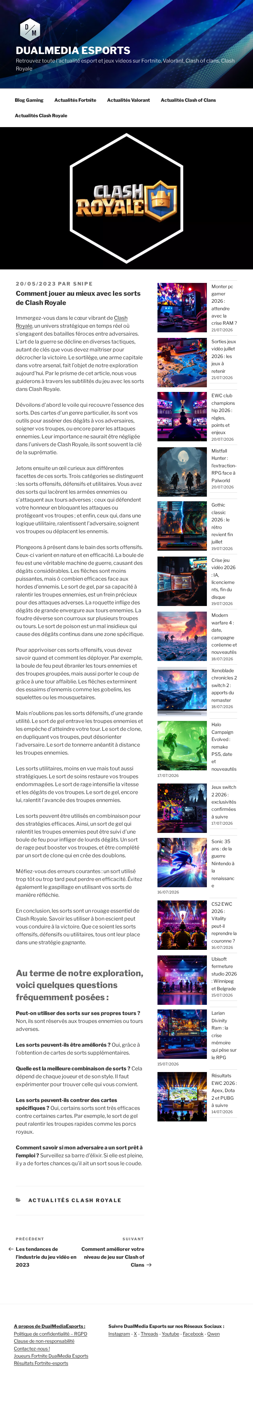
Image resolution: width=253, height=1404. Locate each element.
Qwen (213, 1333)
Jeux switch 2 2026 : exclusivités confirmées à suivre (223, 801)
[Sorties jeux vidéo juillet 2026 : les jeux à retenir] (182, 363)
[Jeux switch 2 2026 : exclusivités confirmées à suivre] (182, 809)
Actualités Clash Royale (41, 115)
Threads (149, 1333)
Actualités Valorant (128, 100)
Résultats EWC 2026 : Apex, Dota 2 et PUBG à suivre (224, 1090)
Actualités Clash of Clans (188, 100)
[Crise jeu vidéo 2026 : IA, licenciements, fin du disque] (182, 582)
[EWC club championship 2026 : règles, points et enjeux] (182, 417)
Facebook (193, 1333)
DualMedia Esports (73, 50)
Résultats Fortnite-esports (41, 1363)
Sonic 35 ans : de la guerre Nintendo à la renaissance (223, 863)
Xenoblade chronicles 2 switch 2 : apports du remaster (224, 685)
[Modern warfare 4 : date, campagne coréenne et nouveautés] (182, 637)
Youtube (170, 1333)
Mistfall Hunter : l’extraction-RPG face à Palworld (224, 465)
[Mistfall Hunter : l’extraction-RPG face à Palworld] (182, 473)
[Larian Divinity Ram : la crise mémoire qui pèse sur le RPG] (182, 1035)
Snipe (83, 284)
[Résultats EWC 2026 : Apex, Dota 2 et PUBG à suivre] (182, 1097)
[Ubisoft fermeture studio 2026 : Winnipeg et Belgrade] (182, 981)
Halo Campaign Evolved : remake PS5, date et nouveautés (224, 746)
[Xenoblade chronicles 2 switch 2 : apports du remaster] (182, 692)
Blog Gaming (29, 100)
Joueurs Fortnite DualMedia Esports (51, 1356)
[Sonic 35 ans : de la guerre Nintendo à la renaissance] (182, 863)
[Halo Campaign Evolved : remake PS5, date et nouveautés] (182, 746)
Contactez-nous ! (32, 1348)
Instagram (119, 1333)
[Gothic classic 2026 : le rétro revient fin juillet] (182, 527)
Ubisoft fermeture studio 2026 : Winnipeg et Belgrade (224, 973)
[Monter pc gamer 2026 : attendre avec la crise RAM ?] (182, 308)
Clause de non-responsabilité (44, 1341)
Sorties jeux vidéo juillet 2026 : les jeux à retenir (223, 356)
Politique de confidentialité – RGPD (50, 1333)
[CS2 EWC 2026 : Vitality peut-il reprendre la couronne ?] (182, 926)
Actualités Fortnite (75, 100)
